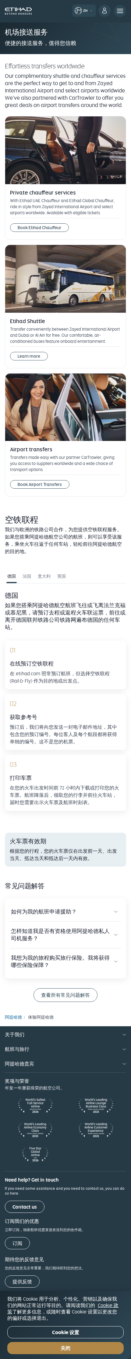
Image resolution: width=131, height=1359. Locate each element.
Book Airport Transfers (40, 484)
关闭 (65, 1348)
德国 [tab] (11, 576)
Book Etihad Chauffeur (39, 227)
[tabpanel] (65, 704)
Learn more (29, 356)
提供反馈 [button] (22, 1281)
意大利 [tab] (44, 576)
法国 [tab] (27, 576)
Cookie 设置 (65, 1332)
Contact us (24, 1207)
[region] (65, 1325)
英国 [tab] (61, 576)
